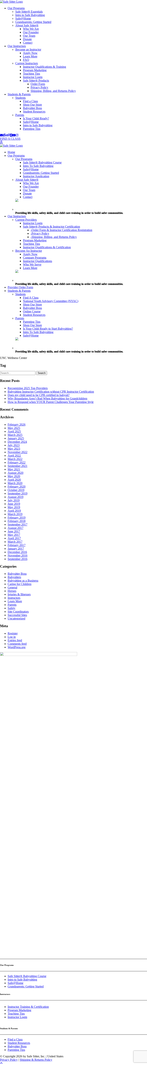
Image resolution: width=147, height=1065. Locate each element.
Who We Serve (32, 264)
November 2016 (17, 555)
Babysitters (14, 577)
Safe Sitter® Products (36, 80)
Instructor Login (32, 77)
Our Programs (16, 8)
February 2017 (16, 545)
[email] (1, 135)
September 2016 (17, 559)
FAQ (26, 59)
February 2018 (16, 521)
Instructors (14, 597)
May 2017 (14, 534)
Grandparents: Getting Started (33, 22)
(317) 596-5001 (9, 950)
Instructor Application (36, 176)
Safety (11, 608)
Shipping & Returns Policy (36, 1059)
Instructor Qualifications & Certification (47, 247)
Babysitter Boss (32, 108)
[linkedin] (6, 135)
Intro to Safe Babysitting (30, 15)
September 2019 (17, 493)
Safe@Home (23, 18)
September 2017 (17, 524)
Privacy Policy (39, 87)
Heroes (12, 591)
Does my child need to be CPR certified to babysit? (38, 395)
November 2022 (17, 452)
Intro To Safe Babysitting (38, 166)
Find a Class (30, 101)
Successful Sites (17, 615)
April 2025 (14, 431)
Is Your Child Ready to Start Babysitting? (48, 328)
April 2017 (14, 538)
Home (11, 152)
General (12, 587)
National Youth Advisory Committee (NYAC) (50, 301)
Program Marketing (35, 70)
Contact (27, 42)
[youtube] (14, 135)
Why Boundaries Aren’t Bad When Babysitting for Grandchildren (47, 398)
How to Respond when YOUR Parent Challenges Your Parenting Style (51, 402)
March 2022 (15, 459)
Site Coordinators (18, 611)
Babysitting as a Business (23, 580)
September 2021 (17, 466)
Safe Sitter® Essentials (29, 11)
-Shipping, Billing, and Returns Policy (54, 237)
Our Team (29, 35)
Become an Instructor (28, 49)
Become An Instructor (28, 250)
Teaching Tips (31, 73)
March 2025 (15, 434)
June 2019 (14, 503)
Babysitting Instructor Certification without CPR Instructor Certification (51, 391)
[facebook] (4, 135)
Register (13, 633)
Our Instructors (17, 46)
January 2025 (16, 438)
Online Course (32, 311)
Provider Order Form (20, 287)
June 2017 (14, 531)
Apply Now (30, 53)
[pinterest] (9, 135)
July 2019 (14, 500)
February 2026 (16, 424)
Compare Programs (34, 257)
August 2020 (15, 472)
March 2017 (15, 541)
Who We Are (31, 28)
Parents (19, 115)
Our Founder (31, 32)
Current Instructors (26, 63)
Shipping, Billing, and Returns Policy (53, 90)
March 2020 (15, 483)
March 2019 (15, 514)
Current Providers (26, 219)
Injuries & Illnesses (19, 594)
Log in (12, 636)
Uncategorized (16, 618)
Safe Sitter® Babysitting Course (42, 162)
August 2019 (15, 497)
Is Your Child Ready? (36, 118)
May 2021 (14, 469)
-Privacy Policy (40, 233)
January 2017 (16, 548)
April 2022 (14, 455)
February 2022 (16, 462)
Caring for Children (19, 584)
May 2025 (14, 428)
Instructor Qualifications (37, 261)
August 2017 (15, 528)
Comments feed (17, 643)
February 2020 (16, 486)
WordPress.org (16, 647)
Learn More (30, 56)
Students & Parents (19, 94)
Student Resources (34, 111)
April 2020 (14, 479)
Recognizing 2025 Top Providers (28, 388)
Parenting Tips (31, 128)
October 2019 (16, 490)
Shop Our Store (32, 104)
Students (20, 97)
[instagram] (17, 135)
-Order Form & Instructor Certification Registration (61, 230)
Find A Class (30, 297)
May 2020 (14, 476)
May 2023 (14, 448)
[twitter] (11, 135)
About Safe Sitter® (26, 25)
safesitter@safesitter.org (14, 953)
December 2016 (17, 552)
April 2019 (14, 510)
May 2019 (14, 507)
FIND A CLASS (10, 138)
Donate (27, 39)
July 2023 (14, 445)
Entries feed (15, 640)
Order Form (38, 84)
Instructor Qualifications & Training (44, 66)
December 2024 (17, 441)
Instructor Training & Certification (28, 1006)
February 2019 (16, 517)
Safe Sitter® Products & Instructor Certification (51, 226)
